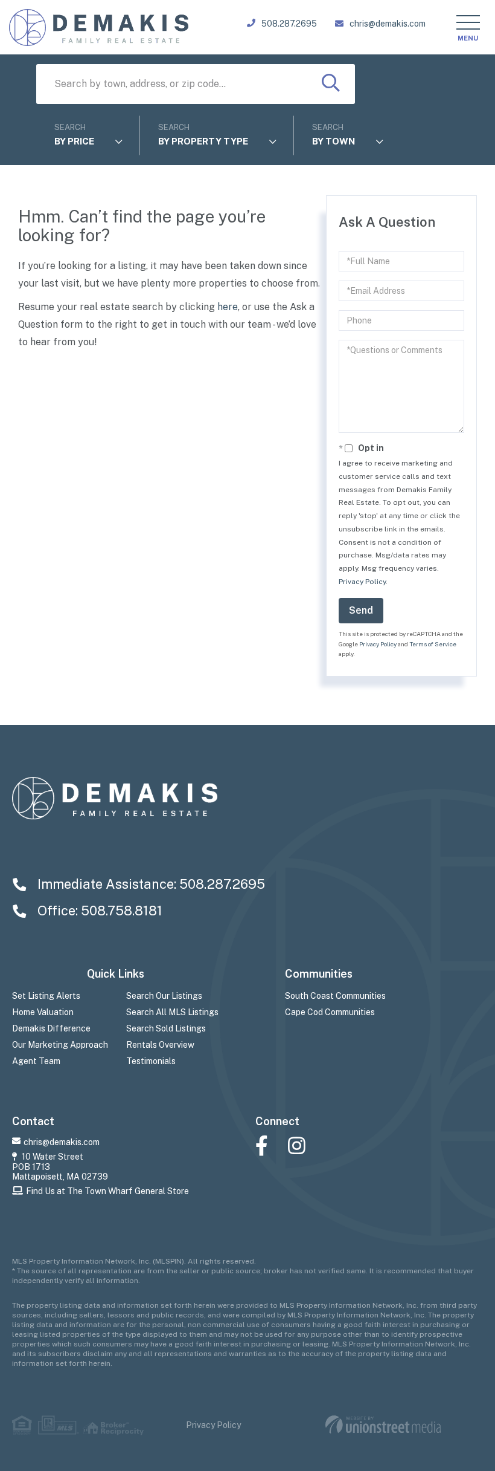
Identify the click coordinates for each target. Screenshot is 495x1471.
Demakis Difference (51, 1028)
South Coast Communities (335, 996)
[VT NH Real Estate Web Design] (383, 1424)
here (227, 307)
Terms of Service (432, 644)
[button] (331, 84)
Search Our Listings (164, 996)
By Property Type (203, 141)
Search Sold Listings (166, 1028)
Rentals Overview (160, 1045)
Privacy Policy (362, 581)
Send (361, 610)
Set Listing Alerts (46, 996)
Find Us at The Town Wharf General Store (107, 1191)
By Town (333, 141)
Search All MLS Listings (172, 1012)
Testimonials (151, 1061)
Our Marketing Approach (60, 1045)
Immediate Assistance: (149, 884)
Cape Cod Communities (330, 1012)
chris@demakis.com (388, 23)
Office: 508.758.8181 (98, 910)
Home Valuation (43, 1012)
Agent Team (36, 1061)
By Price (74, 141)
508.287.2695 (289, 23)
